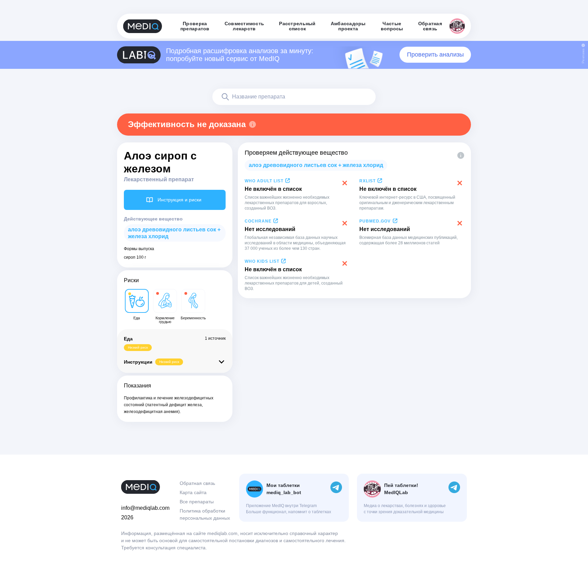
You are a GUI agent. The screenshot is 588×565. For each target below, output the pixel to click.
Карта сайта (193, 492)
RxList (367, 181)
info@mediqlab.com (145, 508)
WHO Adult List (264, 181)
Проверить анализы (435, 54)
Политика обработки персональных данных (205, 514)
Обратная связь (197, 483)
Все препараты (197, 501)
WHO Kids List (262, 261)
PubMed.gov (375, 221)
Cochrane (258, 221)
